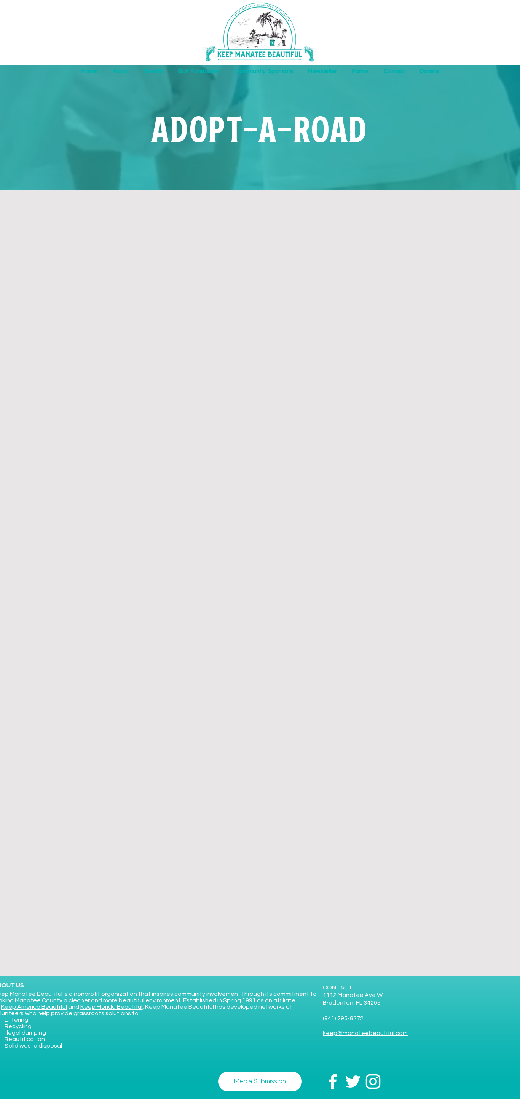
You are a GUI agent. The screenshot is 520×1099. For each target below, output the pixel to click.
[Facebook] (333, 1081)
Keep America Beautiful (34, 1007)
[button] (360, 71)
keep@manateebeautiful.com (365, 1033)
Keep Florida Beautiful (111, 1007)
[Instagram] (373, 1081)
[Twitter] (353, 1081)
